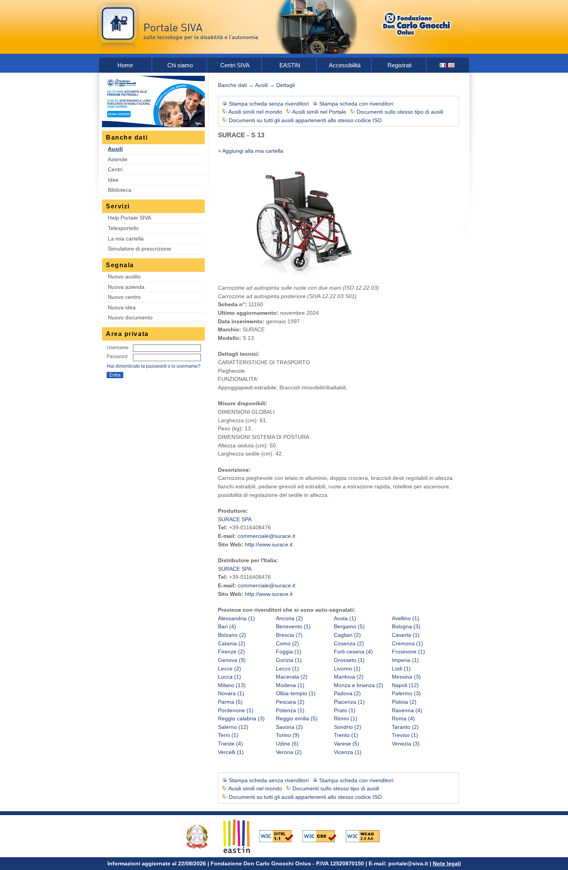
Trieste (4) (230, 743)
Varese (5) (346, 743)
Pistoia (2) (404, 702)
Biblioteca (119, 190)
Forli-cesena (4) (353, 651)
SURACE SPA (235, 519)
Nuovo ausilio (124, 276)
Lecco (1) (287, 668)
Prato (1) (344, 710)
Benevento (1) (293, 626)
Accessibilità (345, 65)
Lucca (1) (229, 677)
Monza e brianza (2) (358, 685)
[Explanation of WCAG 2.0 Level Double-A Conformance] (367, 835)
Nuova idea (122, 307)
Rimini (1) (345, 718)
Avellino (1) (405, 618)
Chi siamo (180, 65)
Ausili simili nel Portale (319, 112)
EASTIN (289, 65)
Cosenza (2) (349, 643)
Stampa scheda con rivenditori (356, 104)
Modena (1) (290, 685)
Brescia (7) (289, 635)
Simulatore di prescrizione (139, 249)
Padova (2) (347, 693)
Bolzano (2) (232, 635)
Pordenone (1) (235, 710)
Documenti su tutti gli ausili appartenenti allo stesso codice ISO (305, 120)
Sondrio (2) (347, 727)
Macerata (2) (292, 677)
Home (125, 65)
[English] (451, 65)
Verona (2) (289, 752)
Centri (115, 169)
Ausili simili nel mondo (255, 112)
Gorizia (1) (289, 660)
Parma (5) (230, 702)
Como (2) (287, 643)
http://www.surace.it (269, 544)
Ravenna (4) (407, 710)
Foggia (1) (288, 651)
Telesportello (123, 228)
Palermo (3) (406, 693)
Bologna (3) (406, 626)
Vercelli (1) (231, 752)
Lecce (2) (229, 668)
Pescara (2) (290, 702)
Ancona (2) (289, 618)
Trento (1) (346, 735)
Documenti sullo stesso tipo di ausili (400, 112)
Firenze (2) (231, 651)
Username (118, 347)
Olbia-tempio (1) (296, 693)
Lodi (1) (401, 668)
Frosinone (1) (408, 651)
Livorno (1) (347, 668)
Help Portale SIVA (129, 218)
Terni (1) (228, 735)
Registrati (400, 65)
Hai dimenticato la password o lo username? (154, 366)
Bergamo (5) (349, 626)
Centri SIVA (235, 65)
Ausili (115, 149)
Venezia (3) (406, 743)
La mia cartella (126, 238)
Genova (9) (232, 660)
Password (117, 356)
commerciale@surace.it (266, 536)
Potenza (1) (290, 710)
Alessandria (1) (236, 618)
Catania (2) (231, 643)
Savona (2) (289, 727)
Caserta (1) (406, 635)
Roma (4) (403, 718)
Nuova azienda (126, 287)
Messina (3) (406, 677)
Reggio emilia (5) (297, 718)
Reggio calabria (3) (241, 718)
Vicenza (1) (348, 752)
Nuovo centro (124, 297)
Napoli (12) (405, 685)
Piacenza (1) (349, 702)
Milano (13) (232, 685)
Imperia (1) (405, 660)
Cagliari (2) (347, 635)
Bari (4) (227, 626)
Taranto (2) (405, 727)
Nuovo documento (130, 317)
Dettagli (285, 85)
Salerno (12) (233, 727)
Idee (113, 180)
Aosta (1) (345, 618)
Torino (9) (287, 735)
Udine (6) (287, 743)
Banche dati (232, 85)
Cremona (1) (407, 643)
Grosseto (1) (349, 660)
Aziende (118, 159)
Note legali (447, 863)
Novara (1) (231, 693)
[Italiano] (443, 65)
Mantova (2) (349, 677)
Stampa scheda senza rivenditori (269, 104)
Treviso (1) (405, 735)
